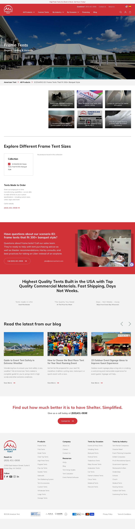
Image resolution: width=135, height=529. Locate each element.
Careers (65, 449)
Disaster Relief (117, 449)
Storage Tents (42, 498)
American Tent (15, 514)
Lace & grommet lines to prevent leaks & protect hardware (118, 123)
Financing (86, 12)
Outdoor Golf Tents (119, 491)
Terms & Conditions (124, 514)
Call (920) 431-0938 (15, 261)
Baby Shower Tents (94, 464)
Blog (95, 12)
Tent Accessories (43, 483)
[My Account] (125, 12)
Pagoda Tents (42, 464)
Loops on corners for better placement (118, 104)
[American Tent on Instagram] (14, 477)
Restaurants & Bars (119, 468)
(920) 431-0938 (91, 7)
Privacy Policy (107, 514)
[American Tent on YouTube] (10, 477)
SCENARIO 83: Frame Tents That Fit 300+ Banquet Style (17, 166)
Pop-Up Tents (42, 468)
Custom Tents (43, 12)
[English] (126, 6)
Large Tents (42, 494)
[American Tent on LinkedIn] (18, 477)
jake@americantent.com (53, 261)
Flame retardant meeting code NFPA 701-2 (89, 124)
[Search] (121, 12)
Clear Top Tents (43, 457)
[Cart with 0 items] (130, 12)
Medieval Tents (93, 483)
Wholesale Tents (43, 491)
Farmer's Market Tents (95, 476)
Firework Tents (93, 487)
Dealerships (116, 472)
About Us (112, 7)
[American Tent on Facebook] (4, 477)
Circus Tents (92, 479)
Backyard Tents (93, 453)
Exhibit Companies (118, 457)
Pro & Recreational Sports (121, 461)
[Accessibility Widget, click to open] (132, 264)
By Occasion (72, 12)
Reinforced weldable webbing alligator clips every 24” (61, 104)
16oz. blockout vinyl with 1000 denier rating (89, 104)
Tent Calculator (68, 474)
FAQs (65, 462)
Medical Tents (117, 483)
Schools (115, 476)
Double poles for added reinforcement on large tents (61, 124)
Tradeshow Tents (94, 461)
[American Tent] (8, 9)
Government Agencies (120, 464)
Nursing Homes (117, 487)
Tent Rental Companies (120, 446)
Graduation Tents (94, 468)
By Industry (57, 12)
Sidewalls (41, 476)
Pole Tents (41, 449)
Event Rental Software (71, 477)
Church (114, 479)
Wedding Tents (93, 449)
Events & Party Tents (95, 446)
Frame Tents (42, 446)
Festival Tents (92, 457)
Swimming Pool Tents (119, 494)
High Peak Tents (43, 461)
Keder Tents (42, 453)
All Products (27, 12)
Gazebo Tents (42, 472)
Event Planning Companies (121, 453)
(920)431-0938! (79, 413)
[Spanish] (130, 6)
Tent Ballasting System (45, 479)
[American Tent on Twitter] (7, 477)
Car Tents (91, 472)
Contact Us (102, 7)
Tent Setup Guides (69, 470)
